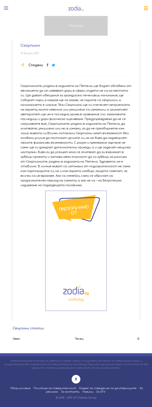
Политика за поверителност (54, 388)
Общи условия (20, 388)
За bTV (100, 391)
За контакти (70, 391)
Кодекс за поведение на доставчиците (108, 388)
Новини (88, 391)
